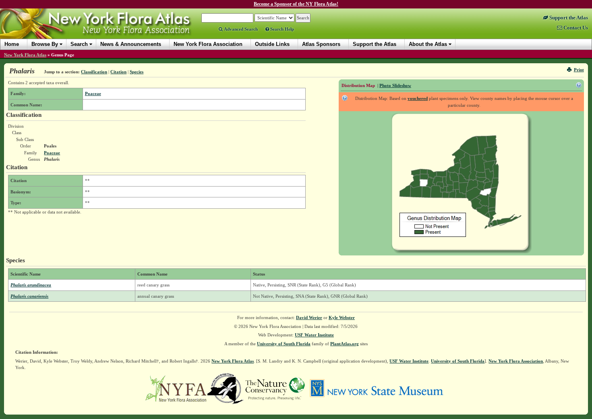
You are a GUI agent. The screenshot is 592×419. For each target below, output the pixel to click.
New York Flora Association (106, 29)
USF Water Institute (314, 334)
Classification (94, 71)
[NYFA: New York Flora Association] (175, 388)
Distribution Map (358, 85)
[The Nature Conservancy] (275, 388)
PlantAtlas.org (344, 343)
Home (11, 44)
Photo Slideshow (395, 85)
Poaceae (93, 93)
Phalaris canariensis (29, 296)
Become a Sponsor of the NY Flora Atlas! (296, 4)
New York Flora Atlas (25, 54)
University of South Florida (283, 343)
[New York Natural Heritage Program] (225, 388)
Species (136, 71)
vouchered (418, 98)
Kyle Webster (342, 317)
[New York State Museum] (376, 388)
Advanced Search (240, 29)
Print (579, 69)
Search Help (281, 29)
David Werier (309, 317)
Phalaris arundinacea (30, 284)
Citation (118, 71)
